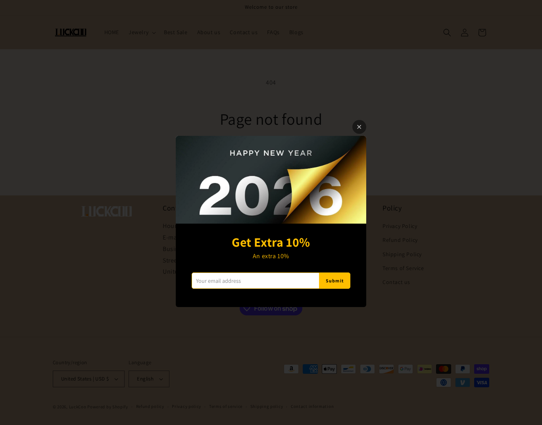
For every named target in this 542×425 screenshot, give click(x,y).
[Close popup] (359, 127)
